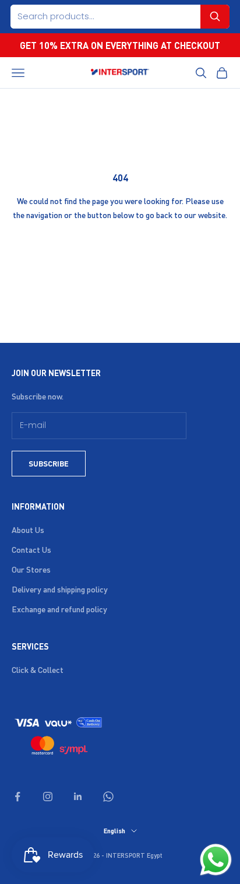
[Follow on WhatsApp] (108, 796)
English (114, 831)
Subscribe (49, 463)
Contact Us (31, 549)
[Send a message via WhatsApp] (215, 859)
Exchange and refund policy (59, 609)
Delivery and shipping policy (60, 589)
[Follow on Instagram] (48, 796)
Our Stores (31, 569)
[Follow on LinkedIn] (78, 796)
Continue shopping (120, 248)
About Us (28, 529)
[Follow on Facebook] (17, 796)
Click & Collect (37, 669)
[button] (215, 17)
